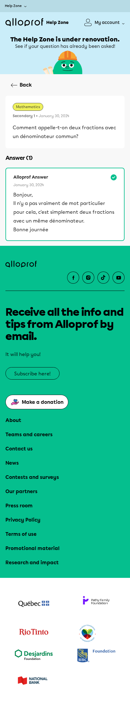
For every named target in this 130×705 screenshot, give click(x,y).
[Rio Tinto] (33, 633)
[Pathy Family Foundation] (96, 604)
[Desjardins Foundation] (33, 656)
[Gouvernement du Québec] (33, 604)
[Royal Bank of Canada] (96, 656)
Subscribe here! (32, 374)
